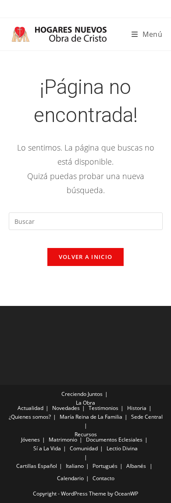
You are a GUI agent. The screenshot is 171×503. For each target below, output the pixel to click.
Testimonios (103, 408)
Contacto (103, 478)
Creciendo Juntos (82, 394)
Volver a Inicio (86, 257)
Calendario (70, 478)
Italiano (75, 466)
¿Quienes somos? (30, 416)
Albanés (136, 466)
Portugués (105, 466)
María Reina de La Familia (91, 416)
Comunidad (84, 448)
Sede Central (147, 416)
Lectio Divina (122, 448)
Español (47, 466)
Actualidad (30, 408)
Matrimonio (63, 439)
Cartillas (26, 466)
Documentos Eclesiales (114, 439)
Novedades (66, 408)
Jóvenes (30, 439)
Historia (136, 408)
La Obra (85, 402)
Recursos (86, 434)
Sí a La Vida (47, 448)
